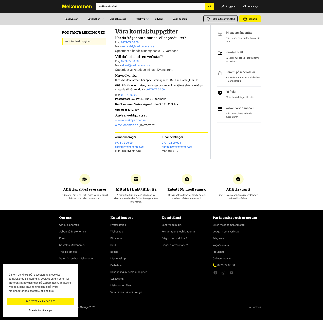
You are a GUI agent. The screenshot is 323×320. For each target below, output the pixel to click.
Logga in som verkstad (226, 231)
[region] (40, 290)
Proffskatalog (118, 224)
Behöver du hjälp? (172, 224)
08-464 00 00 (129, 94)
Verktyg (140, 19)
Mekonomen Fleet (121, 285)
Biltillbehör (94, 19)
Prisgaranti (219, 238)
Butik (113, 245)
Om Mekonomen (69, 224)
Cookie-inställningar (40, 310)
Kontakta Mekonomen (72, 245)
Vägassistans (221, 245)
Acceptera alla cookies (40, 301)
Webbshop (116, 231)
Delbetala (116, 265)
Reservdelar (71, 19)
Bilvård (159, 19)
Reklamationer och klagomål (178, 231)
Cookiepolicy (46, 290)
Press (62, 238)
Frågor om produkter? (174, 238)
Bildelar (114, 251)
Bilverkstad (116, 238)
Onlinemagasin (222, 258)
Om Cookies (254, 307)
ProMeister (219, 251)
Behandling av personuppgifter (128, 272)
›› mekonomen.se (126, 125)
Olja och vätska (118, 19)
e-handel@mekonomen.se (138, 46)
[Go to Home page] (77, 6)
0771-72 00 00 (130, 42)
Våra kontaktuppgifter (78, 41)
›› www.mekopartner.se (130, 120)
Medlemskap (118, 258)
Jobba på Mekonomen (72, 231)
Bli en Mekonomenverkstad (229, 224)
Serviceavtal (117, 278)
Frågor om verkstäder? (175, 245)
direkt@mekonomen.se (136, 65)
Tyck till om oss (68, 251)
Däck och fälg (180, 19)
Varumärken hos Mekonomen (76, 258)
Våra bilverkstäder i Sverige (126, 292)
